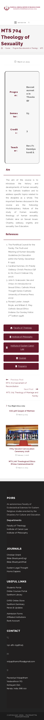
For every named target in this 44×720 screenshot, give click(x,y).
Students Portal (14, 587)
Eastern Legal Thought (17, 568)
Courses (22, 358)
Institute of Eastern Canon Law (22, 347)
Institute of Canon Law (17, 529)
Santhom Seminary (16, 604)
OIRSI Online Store (16, 600)
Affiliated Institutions (16, 617)
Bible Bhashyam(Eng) (17, 558)
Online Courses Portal (17, 591)
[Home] (2, 48)
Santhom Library (14, 594)
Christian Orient (14, 555)
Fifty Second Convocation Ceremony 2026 (22, 450)
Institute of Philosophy (22, 337)
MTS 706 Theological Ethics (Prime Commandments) (22, 462)
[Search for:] (28, 22)
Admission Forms (15, 613)
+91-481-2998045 (15, 645)
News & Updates (15, 608)
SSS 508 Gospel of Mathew (22, 411)
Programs (22, 366)
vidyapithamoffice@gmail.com (21, 661)
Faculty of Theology (22, 328)
